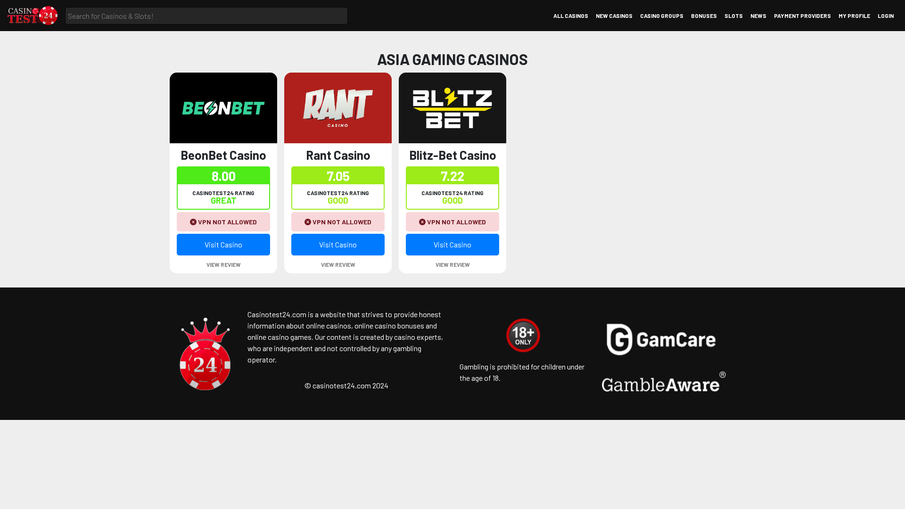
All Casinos (570, 15)
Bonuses (704, 15)
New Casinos (614, 15)
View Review (223, 264)
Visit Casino (223, 244)
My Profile (854, 15)
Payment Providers (802, 15)
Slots (733, 15)
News (758, 15)
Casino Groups (661, 15)
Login (886, 15)
